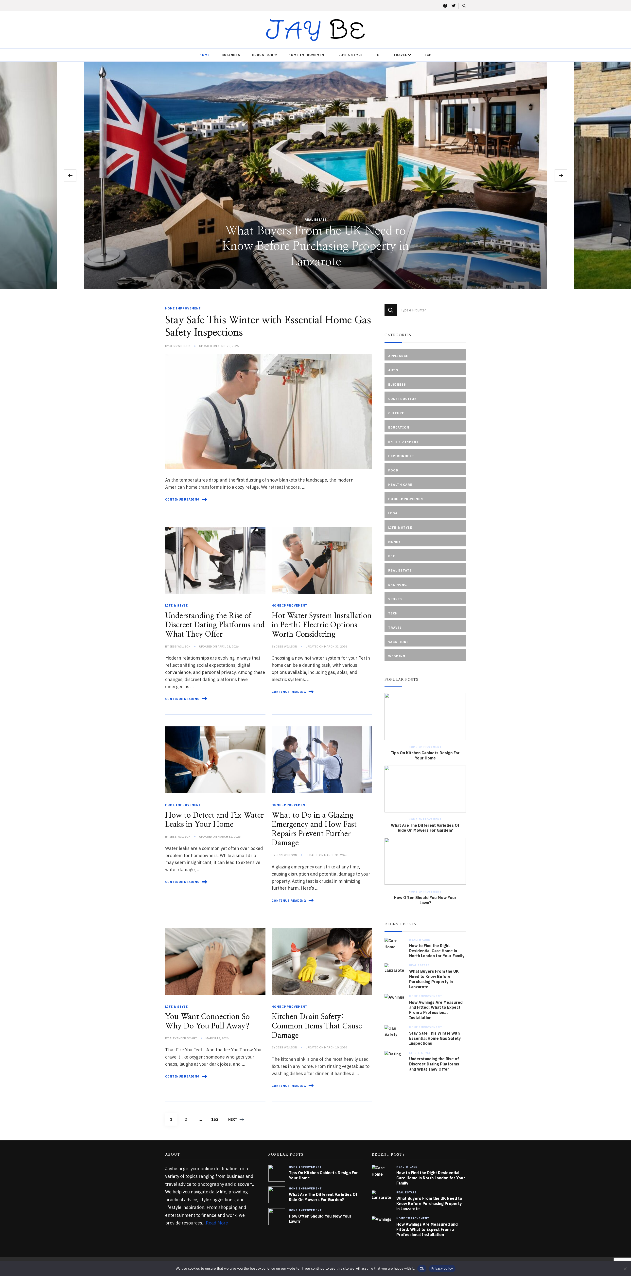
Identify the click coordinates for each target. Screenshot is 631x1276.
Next (232, 1119)
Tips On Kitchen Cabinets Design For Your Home (425, 755)
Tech (427, 55)
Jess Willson (180, 346)
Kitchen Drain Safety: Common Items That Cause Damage (317, 1026)
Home (204, 55)
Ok (422, 1268)
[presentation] (70, 175)
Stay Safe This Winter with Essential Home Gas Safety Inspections (435, 1038)
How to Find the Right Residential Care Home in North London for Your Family (437, 950)
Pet (378, 55)
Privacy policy (442, 1268)
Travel (400, 55)
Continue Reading (182, 499)
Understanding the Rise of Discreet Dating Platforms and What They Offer (215, 625)
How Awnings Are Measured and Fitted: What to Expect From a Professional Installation (315, 246)
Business (231, 55)
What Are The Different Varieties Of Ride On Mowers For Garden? (425, 828)
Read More (217, 1223)
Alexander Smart (183, 1038)
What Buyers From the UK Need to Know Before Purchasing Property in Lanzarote (434, 979)
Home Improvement (307, 55)
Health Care (419, 939)
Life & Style (350, 55)
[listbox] (315, 175)
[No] (624, 1268)
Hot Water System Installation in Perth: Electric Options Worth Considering (322, 625)
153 (216, 1119)
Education (262, 55)
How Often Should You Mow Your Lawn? (425, 900)
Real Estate (419, 965)
